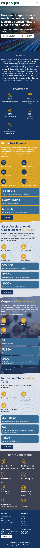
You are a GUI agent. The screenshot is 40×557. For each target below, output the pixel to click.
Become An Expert (25, 36)
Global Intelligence (6, 516)
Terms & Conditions (24, 542)
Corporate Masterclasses (8, 522)
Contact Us (24, 523)
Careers (23, 521)
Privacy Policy (14, 542)
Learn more (7, 217)
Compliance (24, 519)
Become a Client (9, 36)
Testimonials (24, 525)
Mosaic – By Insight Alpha (8, 525)
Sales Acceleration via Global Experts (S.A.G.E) (9, 519)
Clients (23, 516)
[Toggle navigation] (37, 3)
